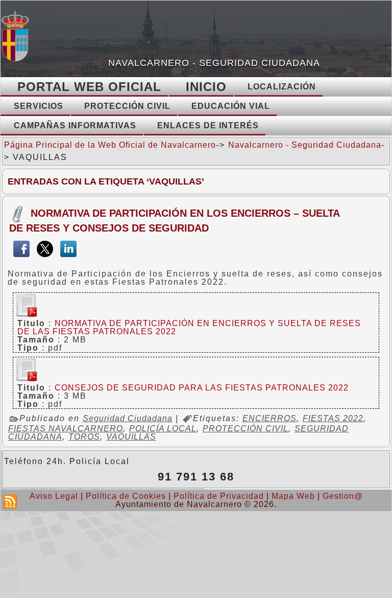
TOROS (84, 436)
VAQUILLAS (131, 436)
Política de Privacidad (219, 496)
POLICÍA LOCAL (163, 428)
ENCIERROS (269, 418)
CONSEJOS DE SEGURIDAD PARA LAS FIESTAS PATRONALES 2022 (202, 387)
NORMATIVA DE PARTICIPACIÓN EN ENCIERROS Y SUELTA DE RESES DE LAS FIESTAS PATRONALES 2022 (189, 327)
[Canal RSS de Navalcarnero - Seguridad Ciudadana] (10, 502)
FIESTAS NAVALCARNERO (65, 428)
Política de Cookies (126, 496)
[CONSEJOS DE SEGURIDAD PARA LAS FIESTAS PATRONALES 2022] (25, 379)
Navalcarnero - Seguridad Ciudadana (214, 63)
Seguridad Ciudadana (128, 418)
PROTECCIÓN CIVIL (245, 428)
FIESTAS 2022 (333, 418)
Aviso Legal (54, 496)
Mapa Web (293, 496)
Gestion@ (343, 496)
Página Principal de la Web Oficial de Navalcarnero (110, 145)
